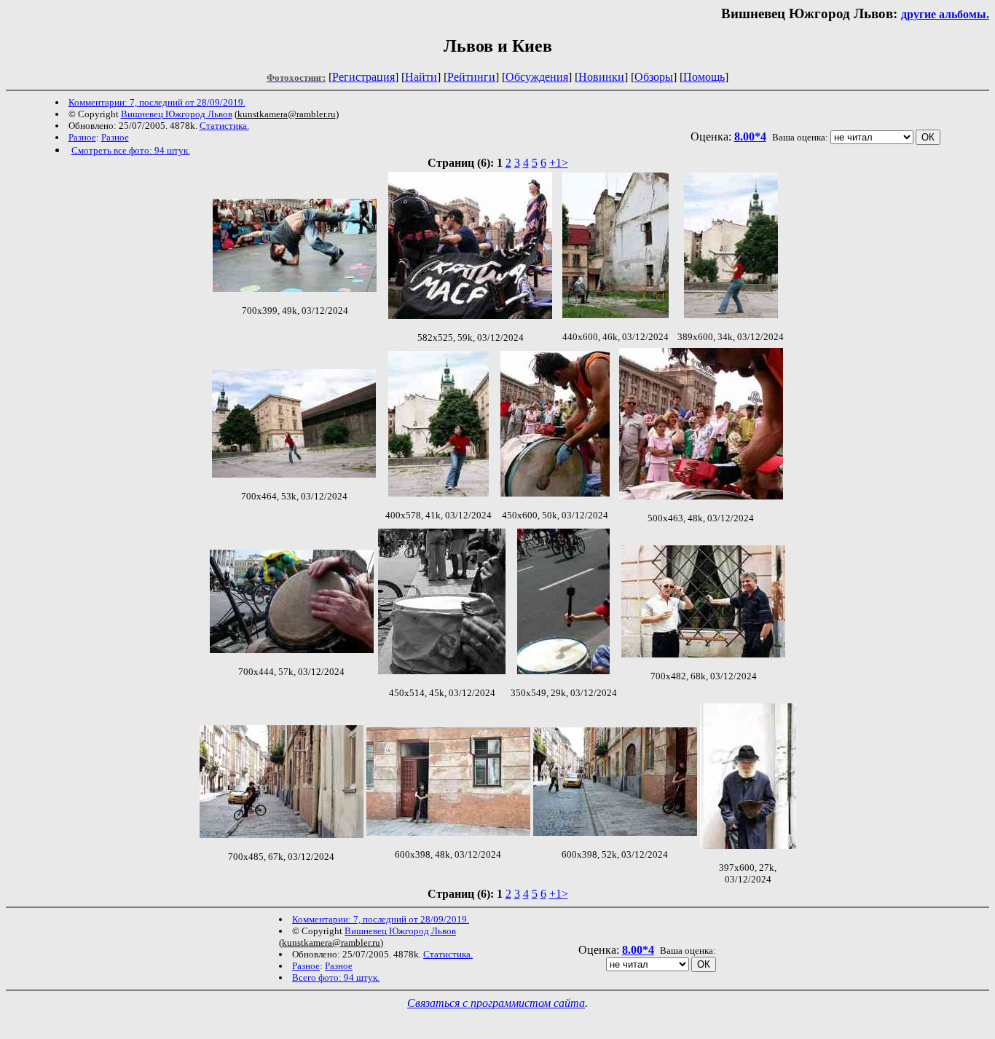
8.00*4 (750, 136)
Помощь (704, 77)
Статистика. (224, 125)
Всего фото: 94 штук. (335, 977)
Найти (421, 77)
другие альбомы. (945, 14)
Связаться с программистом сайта (496, 1003)
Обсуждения (537, 77)
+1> (558, 163)
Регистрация (363, 77)
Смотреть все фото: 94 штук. (130, 150)
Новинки (601, 77)
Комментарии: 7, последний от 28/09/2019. (156, 102)
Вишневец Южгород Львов (176, 113)
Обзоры (653, 77)
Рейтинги (471, 77)
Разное (82, 137)
